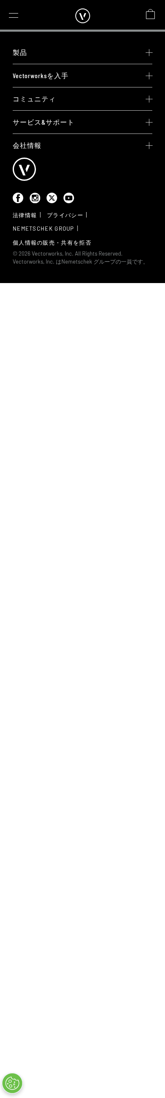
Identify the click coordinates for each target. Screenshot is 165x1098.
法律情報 (25, 215)
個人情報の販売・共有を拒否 (52, 242)
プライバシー (65, 215)
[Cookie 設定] (12, 1083)
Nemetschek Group (43, 228)
